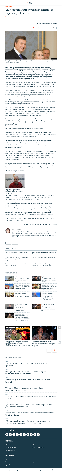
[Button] (40, 23)
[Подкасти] (41, 470)
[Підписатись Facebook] (6, 434)
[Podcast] (34, 434)
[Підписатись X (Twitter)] (13, 434)
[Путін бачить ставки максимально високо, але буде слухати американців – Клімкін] (36, 278)
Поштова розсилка (10, 450)
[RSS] (31, 434)
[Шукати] (52, 470)
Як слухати (8, 444)
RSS (33, 444)
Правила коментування (38, 447)
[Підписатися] (38, 434)
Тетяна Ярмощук (9, 17)
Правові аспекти (9, 464)
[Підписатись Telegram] (27, 434)
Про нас (7, 459)
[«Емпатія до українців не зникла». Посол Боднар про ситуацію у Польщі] (9, 286)
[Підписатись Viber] (24, 434)
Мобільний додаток (10, 447)
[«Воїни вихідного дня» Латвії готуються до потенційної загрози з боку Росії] (44, 333)
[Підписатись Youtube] (17, 434)
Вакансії (34, 459)
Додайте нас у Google (13, 470)
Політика (8, 6)
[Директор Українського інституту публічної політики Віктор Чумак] (14, 188)
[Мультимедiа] (29, 470)
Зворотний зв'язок (37, 462)
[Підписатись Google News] (10, 434)
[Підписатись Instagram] (20, 434)
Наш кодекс (8, 462)
